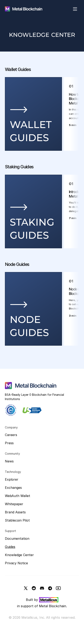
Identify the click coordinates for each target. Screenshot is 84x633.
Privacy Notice (16, 563)
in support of (28, 606)
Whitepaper (14, 504)
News (9, 461)
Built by (32, 600)
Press (9, 443)
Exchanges (13, 488)
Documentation (17, 538)
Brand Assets (15, 512)
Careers (11, 435)
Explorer (11, 479)
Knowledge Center (19, 555)
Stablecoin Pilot (17, 520)
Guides (10, 547)
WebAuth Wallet (17, 496)
